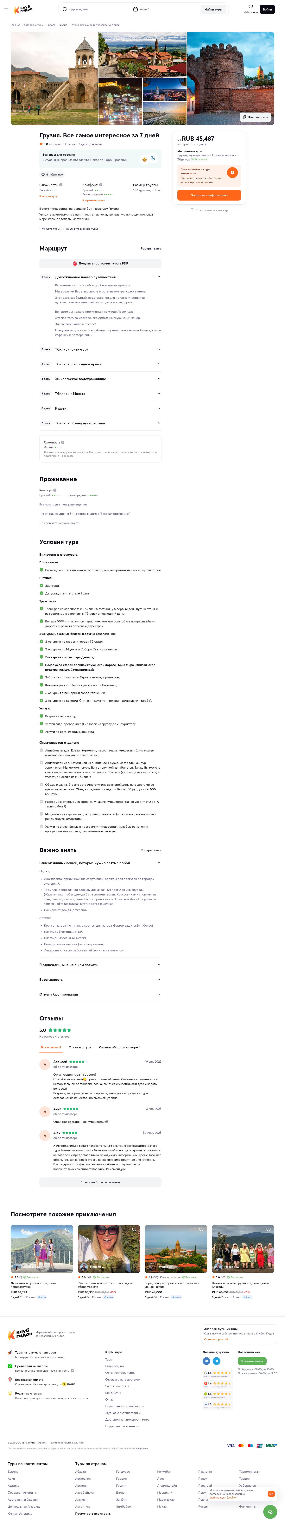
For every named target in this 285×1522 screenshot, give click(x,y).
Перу (202, 1492)
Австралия (83, 1478)
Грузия (70, 144)
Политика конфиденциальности (66, 1442)
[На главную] (23, 9)
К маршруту (48, 196)
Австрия (81, 1485)
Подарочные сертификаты (124, 1406)
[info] (72, 1370)
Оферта (42, 1442)
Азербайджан (85, 1492)
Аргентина (83, 1506)
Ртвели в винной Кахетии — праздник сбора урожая (105, 1285)
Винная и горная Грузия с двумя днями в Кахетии (241, 1285)
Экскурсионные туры (84, 228)
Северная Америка (22, 1492)
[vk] (206, 1361)
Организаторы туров (120, 1373)
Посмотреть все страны (93, 1513)
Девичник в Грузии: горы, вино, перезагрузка (33, 1285)
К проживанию (93, 200)
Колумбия (164, 1471)
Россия (203, 1506)
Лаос (160, 1478)
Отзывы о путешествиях (122, 1379)
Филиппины (247, 1506)
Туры (108, 1359)
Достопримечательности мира (127, 1419)
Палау (202, 1478)
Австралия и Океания (23, 1499)
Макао (162, 1506)
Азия (11, 1478)
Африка (13, 1485)
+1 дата (42, 1297)
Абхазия (81, 1471)
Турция (244, 1478)
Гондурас (123, 1471)
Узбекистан (247, 1485)
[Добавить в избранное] (67, 1229)
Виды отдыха (114, 1366)
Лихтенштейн (167, 1485)
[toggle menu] (6, 9)
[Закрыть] (159, 276)
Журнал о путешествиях (122, 1413)
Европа (13, 1471)
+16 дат (247, 1297)
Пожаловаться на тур (211, 210)
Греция (121, 1478)
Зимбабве (123, 1506)
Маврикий (164, 1492)
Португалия (206, 1499)
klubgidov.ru (142, 1448)
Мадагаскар (166, 1499)
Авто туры (53, 228)
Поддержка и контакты (122, 1426)
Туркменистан (249, 1471)
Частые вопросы (117, 1386)
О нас (109, 1399)
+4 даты (176, 1297)
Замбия (121, 1499)
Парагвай (205, 1485)
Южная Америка (20, 1513)
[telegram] (216, 1361)
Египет (121, 1492)
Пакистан (205, 1471)
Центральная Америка (24, 1506)
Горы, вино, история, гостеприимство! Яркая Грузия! (172, 1285)
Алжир (80, 1499)
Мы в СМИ (113, 1393)
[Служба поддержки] (270, 1512)
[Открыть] (159, 349)
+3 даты (108, 1297)
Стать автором (213, 1339)
